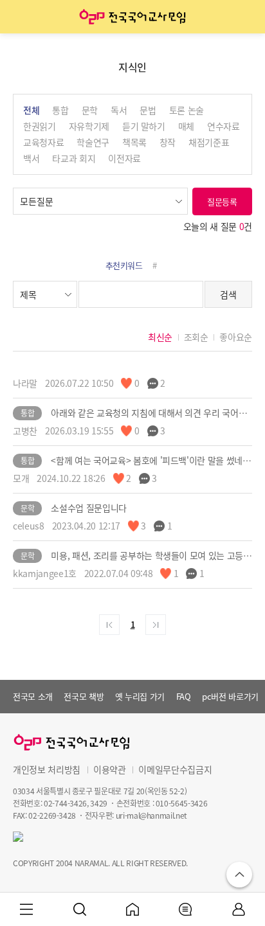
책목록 (134, 142)
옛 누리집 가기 (140, 696)
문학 (90, 109)
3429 (98, 802)
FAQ (183, 696)
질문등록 (222, 201)
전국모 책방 (84, 696)
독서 (119, 109)
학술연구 (93, 142)
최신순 (160, 336)
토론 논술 (186, 109)
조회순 (196, 336)
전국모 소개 (33, 696)
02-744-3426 (65, 802)
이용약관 (109, 769)
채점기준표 (208, 142)
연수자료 (223, 126)
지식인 (132, 67)
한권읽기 (39, 126)
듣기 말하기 (143, 126)
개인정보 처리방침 (46, 769)
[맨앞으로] (109, 624)
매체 (186, 126)
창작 (168, 142)
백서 (31, 158)
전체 (31, 109)
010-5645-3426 (181, 802)
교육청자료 (43, 142)
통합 (60, 109)
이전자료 (124, 158)
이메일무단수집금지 (175, 769)
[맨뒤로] (155, 624)
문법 (148, 109)
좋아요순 (235, 336)
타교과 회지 (73, 158)
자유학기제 (89, 126)
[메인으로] (132, 17)
